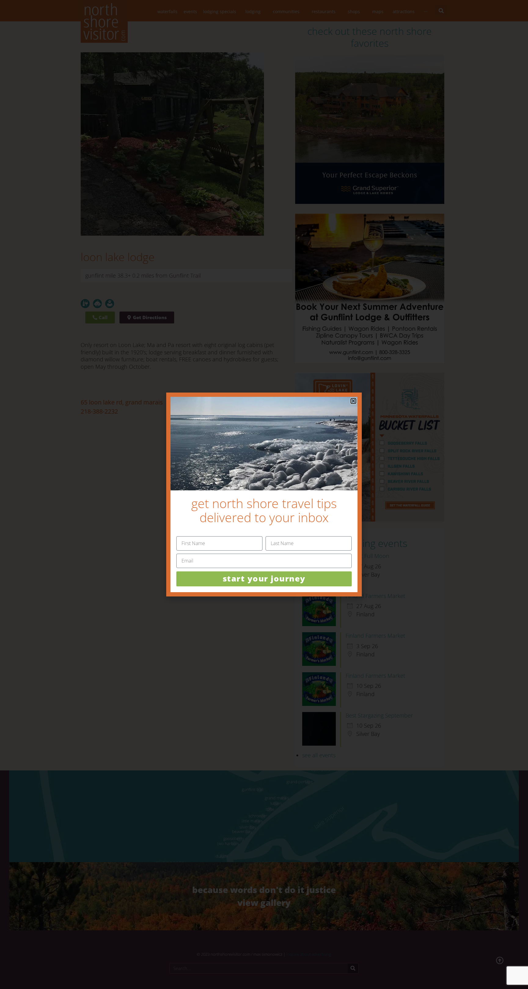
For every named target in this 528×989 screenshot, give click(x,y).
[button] (353, 401)
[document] (264, 494)
